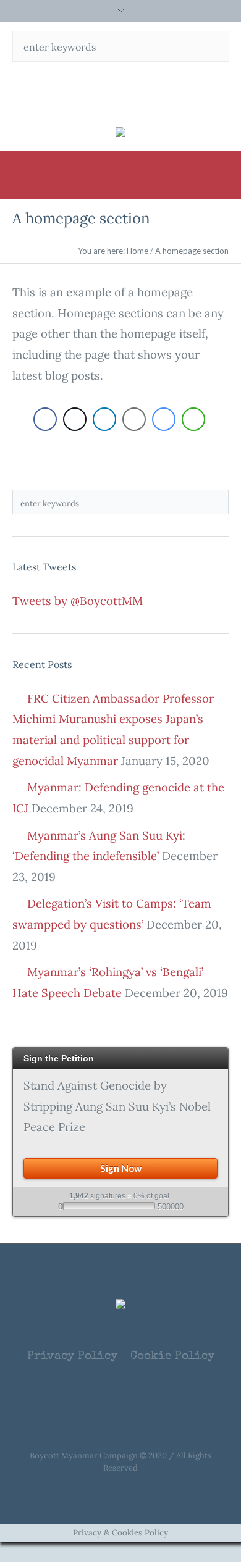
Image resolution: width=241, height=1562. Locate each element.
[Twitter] (108, 89)
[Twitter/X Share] (75, 419)
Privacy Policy (72, 1357)
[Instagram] (157, 89)
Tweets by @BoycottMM (77, 600)
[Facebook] (84, 89)
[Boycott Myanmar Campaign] (120, 131)
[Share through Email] (134, 419)
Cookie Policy (172, 1357)
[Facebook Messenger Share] (163, 419)
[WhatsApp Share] (193, 419)
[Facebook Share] (45, 419)
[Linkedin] (133, 89)
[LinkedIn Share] (104, 419)
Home (137, 251)
